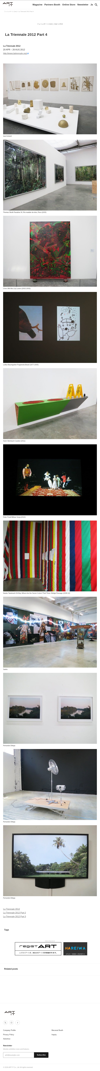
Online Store (68, 4)
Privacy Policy (8, 1035)
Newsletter (82, 4)
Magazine (37, 4)
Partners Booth (52, 4)
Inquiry (54, 1035)
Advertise (6, 1039)
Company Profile (9, 1030)
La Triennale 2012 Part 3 (14, 916)
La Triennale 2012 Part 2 (14, 913)
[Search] (96, 4)
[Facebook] (17, 1022)
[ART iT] (10, 1013)
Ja (91, 4)
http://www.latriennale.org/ (15, 53)
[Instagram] (11, 1022)
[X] (5, 1022)
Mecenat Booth (57, 1030)
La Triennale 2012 (11, 909)
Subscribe (41, 1055)
